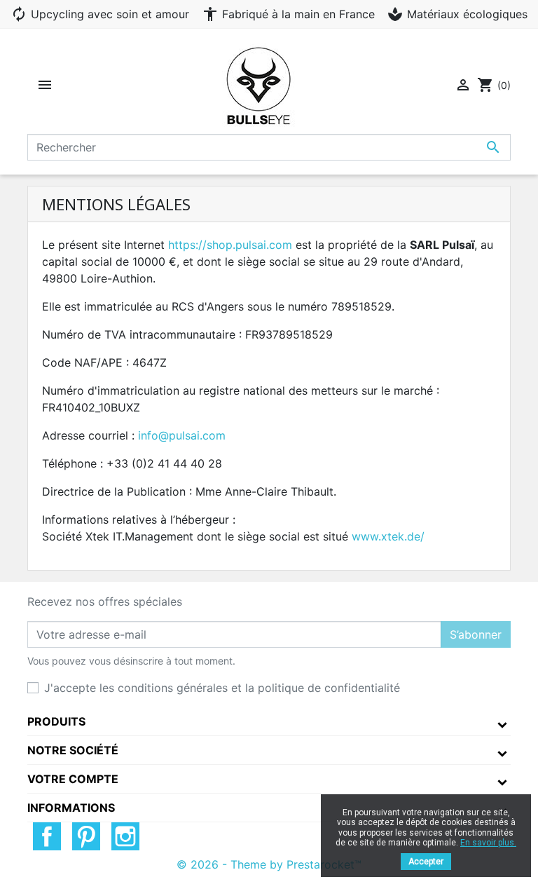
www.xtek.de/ (388, 536)
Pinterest (86, 836)
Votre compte (72, 779)
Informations (71, 808)
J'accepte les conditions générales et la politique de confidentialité (222, 688)
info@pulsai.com (182, 435)
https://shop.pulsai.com (230, 245)
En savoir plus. (488, 843)
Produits (56, 721)
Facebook (47, 836)
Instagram (125, 836)
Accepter (425, 861)
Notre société (72, 750)
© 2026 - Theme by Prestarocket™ (269, 864)
